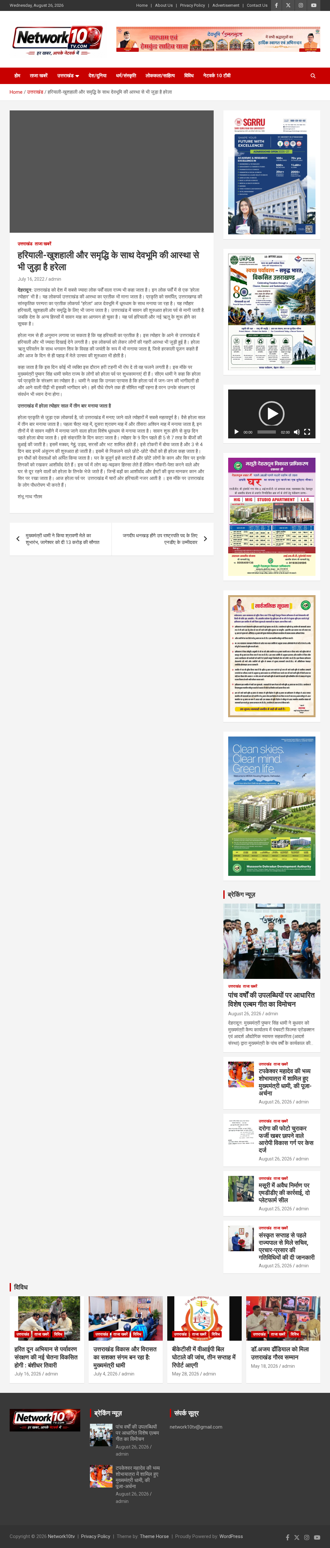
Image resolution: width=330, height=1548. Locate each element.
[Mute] (297, 432)
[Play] (236, 432)
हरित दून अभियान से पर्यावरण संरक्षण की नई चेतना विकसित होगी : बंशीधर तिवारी (46, 1357)
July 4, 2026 (105, 1373)
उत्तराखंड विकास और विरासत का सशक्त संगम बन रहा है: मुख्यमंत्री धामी (125, 1357)
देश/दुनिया (97, 76)
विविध (189, 76)
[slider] (266, 432)
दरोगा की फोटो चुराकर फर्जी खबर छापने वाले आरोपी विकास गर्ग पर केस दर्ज (286, 1139)
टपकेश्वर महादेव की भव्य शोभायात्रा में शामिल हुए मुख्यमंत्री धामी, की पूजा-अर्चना (285, 1082)
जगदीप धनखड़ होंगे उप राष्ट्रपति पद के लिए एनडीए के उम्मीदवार (160, 539)
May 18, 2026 (264, 1366)
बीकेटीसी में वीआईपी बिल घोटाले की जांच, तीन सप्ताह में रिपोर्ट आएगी (204, 1357)
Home (142, 5)
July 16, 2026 (28, 1373)
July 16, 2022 (31, 279)
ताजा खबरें (39, 76)
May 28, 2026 (185, 1373)
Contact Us (257, 5)
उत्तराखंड (65, 76)
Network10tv (61, 1536)
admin (54, 279)
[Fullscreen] (307, 432)
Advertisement (225, 5)
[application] (271, 414)
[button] (272, 414)
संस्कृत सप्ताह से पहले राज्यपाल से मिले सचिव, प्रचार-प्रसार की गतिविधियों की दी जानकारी (287, 1246)
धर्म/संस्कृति (126, 76)
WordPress (231, 1536)
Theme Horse (154, 1536)
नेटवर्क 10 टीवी (216, 76)
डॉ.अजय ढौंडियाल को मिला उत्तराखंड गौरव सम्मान (280, 1353)
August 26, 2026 (244, 1013)
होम (17, 76)
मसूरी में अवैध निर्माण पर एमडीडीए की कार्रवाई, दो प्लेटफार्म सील (284, 1193)
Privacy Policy (192, 5)
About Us (164, 5)
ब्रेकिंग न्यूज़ (241, 894)
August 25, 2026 (275, 1208)
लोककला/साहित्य (160, 76)
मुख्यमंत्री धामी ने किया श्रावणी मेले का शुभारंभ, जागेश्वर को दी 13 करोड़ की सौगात (62, 539)
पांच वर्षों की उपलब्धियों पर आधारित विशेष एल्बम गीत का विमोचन (137, 1433)
